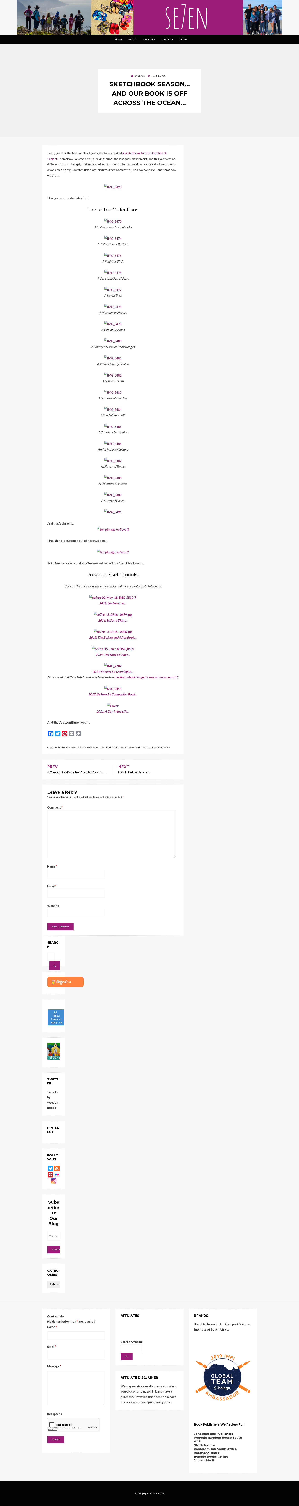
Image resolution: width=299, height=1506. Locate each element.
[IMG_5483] (112, 392)
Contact (167, 39)
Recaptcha (54, 1414)
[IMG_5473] (112, 221)
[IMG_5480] (112, 341)
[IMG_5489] (112, 495)
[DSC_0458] (112, 688)
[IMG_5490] (112, 186)
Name (52, 866)
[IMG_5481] (112, 358)
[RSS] (57, 1168)
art (97, 747)
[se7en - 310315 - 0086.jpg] (113, 631)
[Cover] (113, 705)
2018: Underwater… (113, 603)
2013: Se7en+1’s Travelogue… (112, 672)
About (132, 39)
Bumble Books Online (211, 1456)
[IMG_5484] (112, 409)
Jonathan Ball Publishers (213, 1434)
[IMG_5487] (112, 460)
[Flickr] (57, 1174)
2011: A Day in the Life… (112, 711)
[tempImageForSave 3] (113, 529)
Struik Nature (204, 1445)
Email (51, 886)
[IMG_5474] (112, 238)
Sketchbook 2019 (130, 747)
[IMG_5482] (112, 375)
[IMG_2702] (112, 666)
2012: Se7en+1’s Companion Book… (112, 694)
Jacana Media (205, 1460)
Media (183, 39)
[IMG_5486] (112, 443)
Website (53, 906)
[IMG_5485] (112, 426)
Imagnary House (206, 1453)
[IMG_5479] (112, 324)
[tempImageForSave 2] (113, 552)
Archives (149, 39)
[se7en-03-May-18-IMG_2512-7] (112, 597)
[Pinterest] (50, 1174)
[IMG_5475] (112, 255)
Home (118, 39)
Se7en (160, 1493)
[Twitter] (50, 1168)
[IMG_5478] (112, 306)
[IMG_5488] (112, 477)
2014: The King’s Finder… (113, 654)
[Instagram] (54, 1180)
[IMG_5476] (112, 272)
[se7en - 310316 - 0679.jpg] (113, 614)
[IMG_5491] (112, 512)
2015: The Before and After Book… (113, 637)
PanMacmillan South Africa (215, 1449)
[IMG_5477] (112, 289)
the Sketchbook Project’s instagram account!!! (145, 677)
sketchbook (109, 747)
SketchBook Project (157, 747)
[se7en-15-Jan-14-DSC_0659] (113, 648)
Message (54, 1366)
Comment (55, 807)
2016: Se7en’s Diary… (113, 620)
